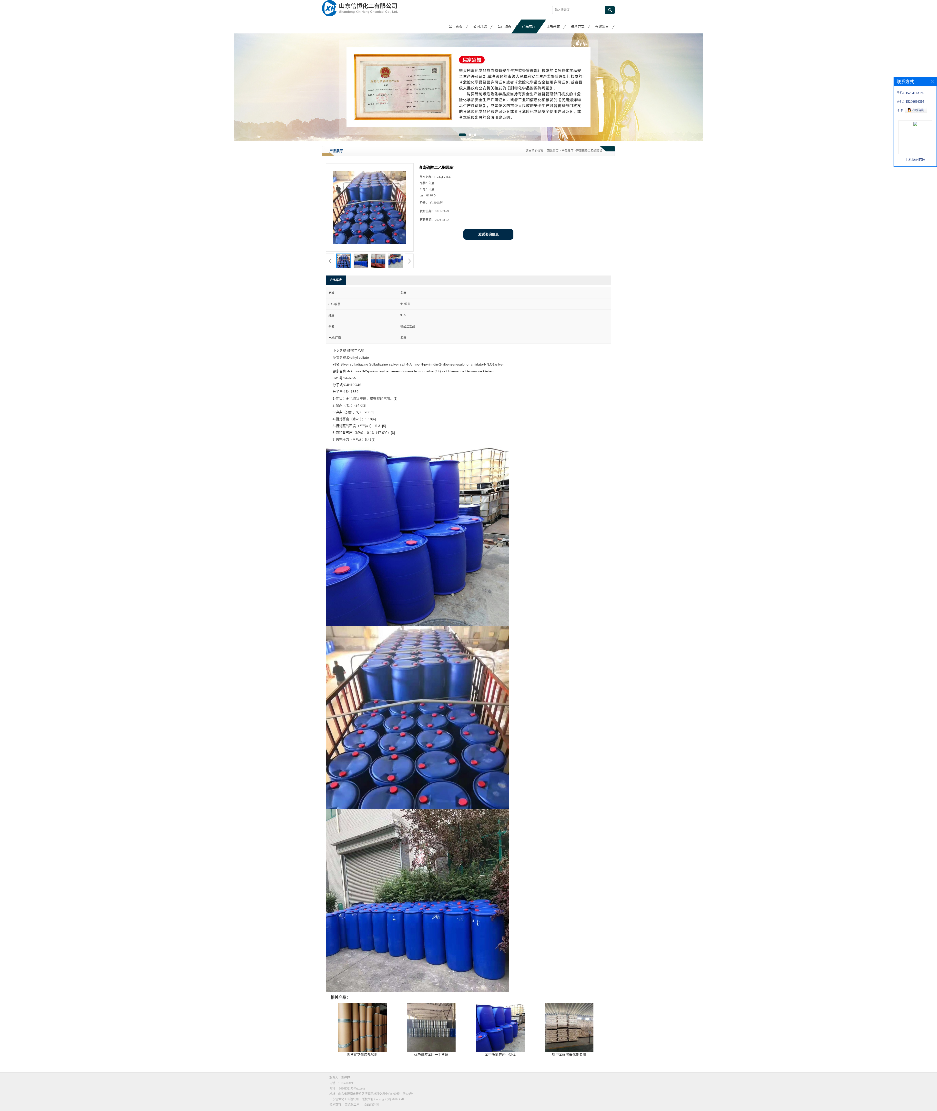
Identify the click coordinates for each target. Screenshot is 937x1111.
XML (401, 1099)
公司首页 (455, 26)
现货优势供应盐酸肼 (362, 1054)
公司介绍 (480, 26)
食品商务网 (371, 1104)
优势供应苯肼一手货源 (431, 1054)
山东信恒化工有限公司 (344, 1099)
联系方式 (577, 26)
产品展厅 (529, 26)
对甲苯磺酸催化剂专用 (569, 1054)
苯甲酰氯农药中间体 (500, 1054)
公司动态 (504, 26)
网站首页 (553, 150)
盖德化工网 (352, 1104)
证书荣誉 (553, 26)
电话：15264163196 (341, 1083)
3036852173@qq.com (352, 1088)
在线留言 (602, 26)
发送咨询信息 (488, 234)
